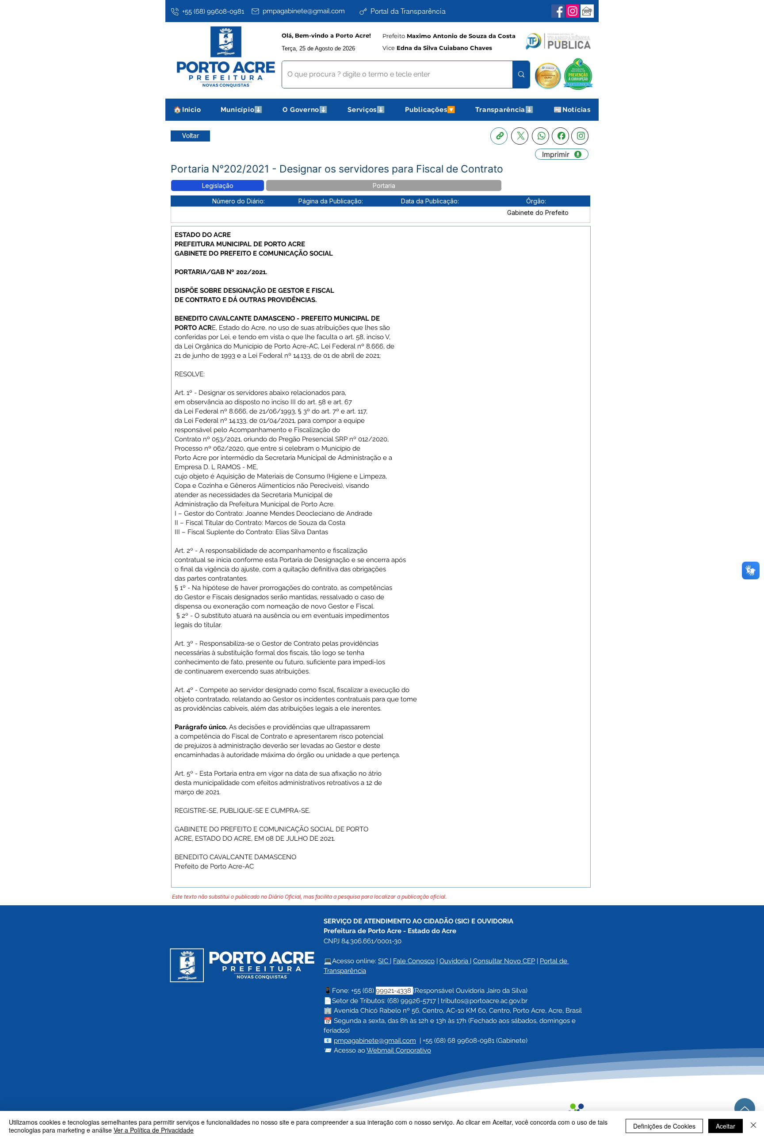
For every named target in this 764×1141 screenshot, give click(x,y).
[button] (242, 110)
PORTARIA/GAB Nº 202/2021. (221, 272)
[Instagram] (572, 11)
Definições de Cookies (664, 1126)
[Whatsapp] (540, 136)
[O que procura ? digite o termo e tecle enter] (521, 74)
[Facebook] (558, 11)
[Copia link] (499, 136)
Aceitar (725, 1126)
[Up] (744, 1108)
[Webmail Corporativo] (587, 11)
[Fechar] (753, 1126)
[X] (519, 136)
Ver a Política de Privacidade (154, 1130)
